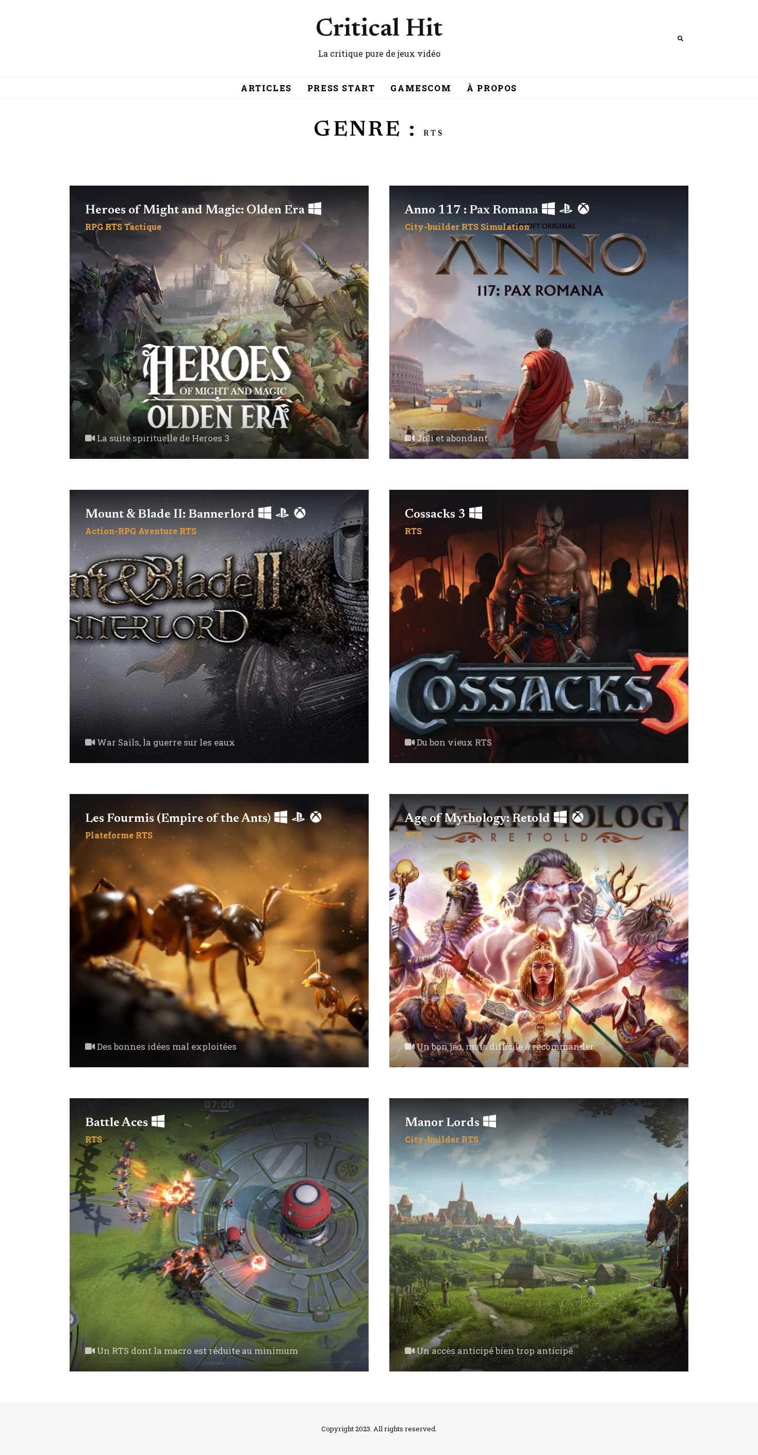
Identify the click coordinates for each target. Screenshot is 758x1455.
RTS (113, 226)
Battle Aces (118, 1123)
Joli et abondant (451, 438)
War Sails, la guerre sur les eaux (165, 742)
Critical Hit (379, 30)
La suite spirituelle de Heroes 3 (162, 438)
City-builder (432, 226)
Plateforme (109, 835)
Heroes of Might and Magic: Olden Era (196, 210)
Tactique (142, 226)
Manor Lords (443, 1123)
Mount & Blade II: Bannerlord (171, 514)
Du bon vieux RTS (453, 742)
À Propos (492, 87)
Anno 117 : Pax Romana (473, 210)
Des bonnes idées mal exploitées (166, 1046)
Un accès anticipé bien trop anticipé (494, 1351)
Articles (266, 87)
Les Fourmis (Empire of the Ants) (179, 819)
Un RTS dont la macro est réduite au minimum (196, 1351)
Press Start (341, 87)
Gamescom (420, 87)
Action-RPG (110, 530)
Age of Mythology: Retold (479, 819)
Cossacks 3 (436, 514)
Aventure (157, 530)
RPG (94, 226)
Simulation (505, 226)
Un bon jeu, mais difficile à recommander (504, 1046)
